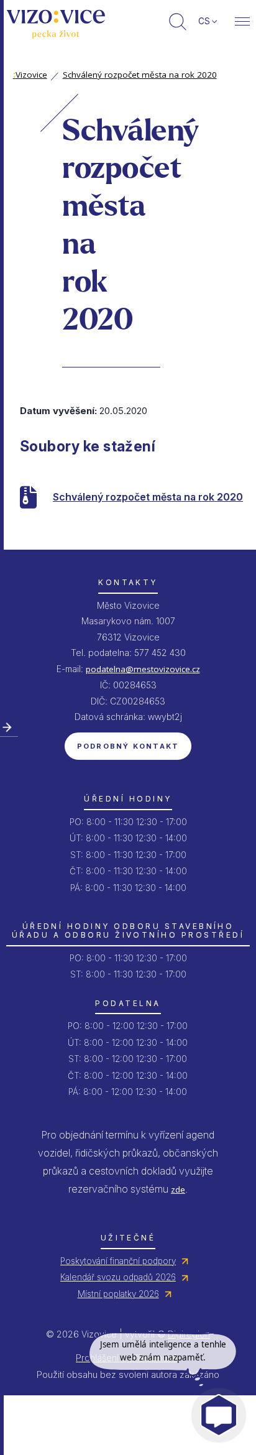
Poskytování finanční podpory (118, 1261)
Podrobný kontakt (128, 746)
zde (178, 1189)
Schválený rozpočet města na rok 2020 (140, 74)
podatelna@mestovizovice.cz (143, 669)
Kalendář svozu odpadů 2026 (118, 1277)
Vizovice (30, 74)
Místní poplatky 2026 (118, 1294)
